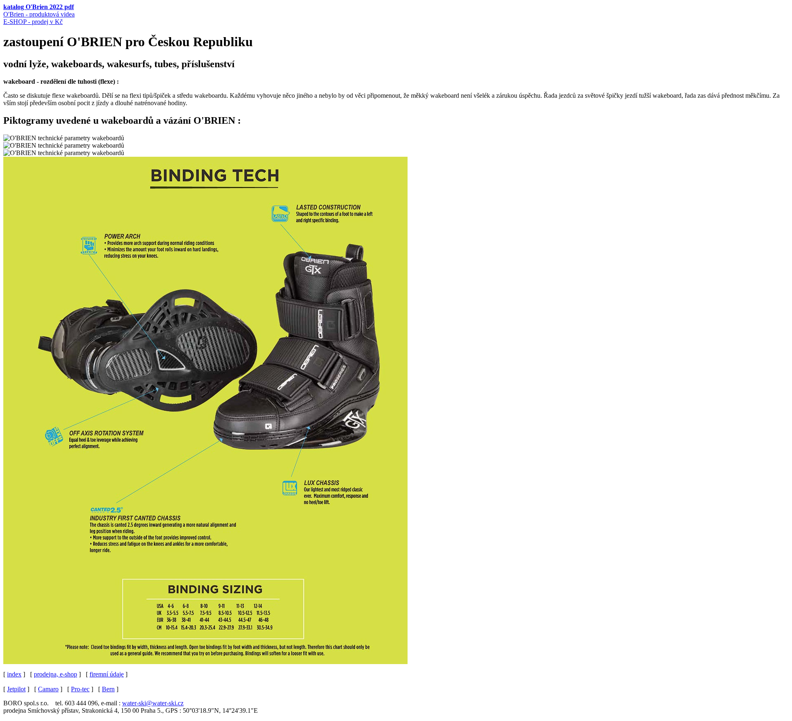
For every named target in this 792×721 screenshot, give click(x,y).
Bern (108, 689)
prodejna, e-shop (55, 674)
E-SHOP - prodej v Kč (33, 21)
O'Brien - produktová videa (39, 14)
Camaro (48, 689)
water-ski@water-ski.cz (153, 703)
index (14, 674)
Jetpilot (16, 689)
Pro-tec (80, 689)
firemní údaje (107, 674)
